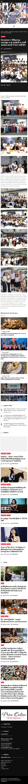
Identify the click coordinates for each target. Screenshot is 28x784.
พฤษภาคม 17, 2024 (6, 376)
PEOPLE (8, 453)
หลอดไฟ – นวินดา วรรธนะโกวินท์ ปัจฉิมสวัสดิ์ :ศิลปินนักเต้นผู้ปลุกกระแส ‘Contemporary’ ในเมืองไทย (13, 459)
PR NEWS (3, 36)
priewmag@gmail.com (6, 747)
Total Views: (4, 727)
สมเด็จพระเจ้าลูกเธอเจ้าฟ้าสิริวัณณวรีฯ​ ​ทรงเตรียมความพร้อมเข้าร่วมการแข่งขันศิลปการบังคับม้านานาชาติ (13, 490)
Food (2, 583)
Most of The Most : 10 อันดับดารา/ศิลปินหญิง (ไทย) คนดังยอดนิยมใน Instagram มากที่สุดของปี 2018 (13, 549)
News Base (17, 780)
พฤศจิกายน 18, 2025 (6, 331)
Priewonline (9, 48)
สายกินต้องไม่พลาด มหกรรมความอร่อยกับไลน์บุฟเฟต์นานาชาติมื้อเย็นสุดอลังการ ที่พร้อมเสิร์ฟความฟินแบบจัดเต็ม (15, 425)
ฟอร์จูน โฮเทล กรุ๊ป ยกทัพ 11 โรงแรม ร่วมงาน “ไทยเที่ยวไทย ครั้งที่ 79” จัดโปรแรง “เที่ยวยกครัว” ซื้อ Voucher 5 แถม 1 (15, 410)
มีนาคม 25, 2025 (5, 352)
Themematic (4, 781)
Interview (3, 453)
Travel (6, 616)
